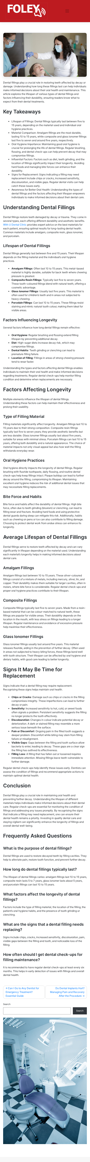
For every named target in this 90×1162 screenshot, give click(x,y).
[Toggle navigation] (67, 11)
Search (6, 1004)
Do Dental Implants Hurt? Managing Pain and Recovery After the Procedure (67, 992)
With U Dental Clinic (15, 224)
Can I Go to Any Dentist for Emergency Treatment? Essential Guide (22, 992)
